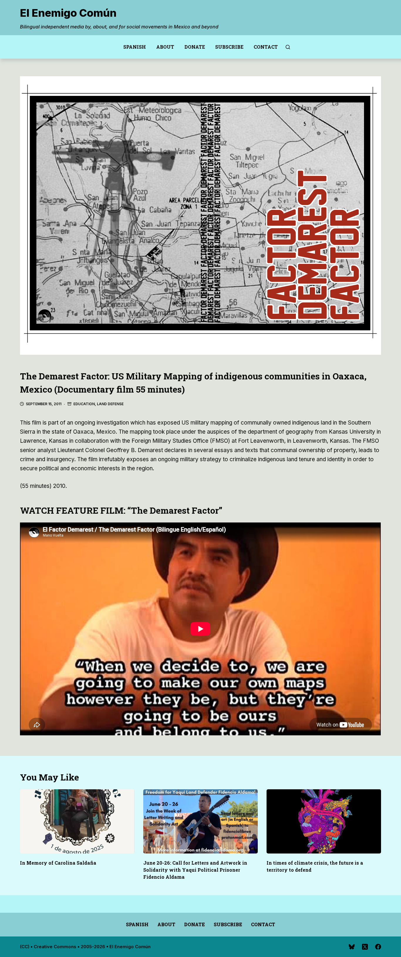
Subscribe (229, 47)
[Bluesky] (352, 947)
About (165, 47)
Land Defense (110, 404)
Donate (194, 47)
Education (84, 404)
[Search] (288, 47)
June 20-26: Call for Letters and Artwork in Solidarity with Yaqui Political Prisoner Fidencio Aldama (195, 870)
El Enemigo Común (68, 12)
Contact (266, 47)
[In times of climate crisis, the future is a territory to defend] (324, 821)
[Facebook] (378, 947)
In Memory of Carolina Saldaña (58, 863)
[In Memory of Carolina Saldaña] (77, 821)
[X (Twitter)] (365, 947)
